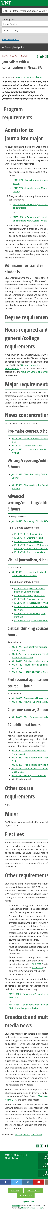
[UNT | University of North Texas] (18, 1156)
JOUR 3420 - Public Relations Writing (30, 764)
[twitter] (16, 1182)
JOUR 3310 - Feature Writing (28, 534)
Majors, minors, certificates (29, 77)
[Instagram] (27, 1182)
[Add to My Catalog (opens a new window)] (41, 56)
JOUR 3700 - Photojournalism (28, 599)
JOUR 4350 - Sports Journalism (29, 552)
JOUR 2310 (36, 964)
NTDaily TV (10, 1099)
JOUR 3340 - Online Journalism (29, 595)
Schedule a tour (33, 1191)
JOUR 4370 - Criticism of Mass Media (30, 661)
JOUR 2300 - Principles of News (27, 445)
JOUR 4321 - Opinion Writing (28, 541)
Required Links (27, 1201)
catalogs (16, 1205)
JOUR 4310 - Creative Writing (28, 537)
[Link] (6, 3)
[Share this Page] (44, 56)
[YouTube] (38, 1182)
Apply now (15, 1191)
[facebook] (5, 1182)
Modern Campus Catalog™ (32, 1208)
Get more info (25, 1195)
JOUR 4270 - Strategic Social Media (29, 775)
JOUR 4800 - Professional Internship (30, 698)
